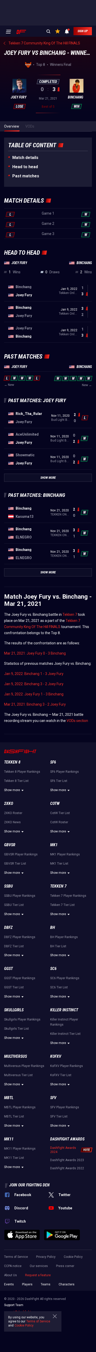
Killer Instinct (64, 1009)
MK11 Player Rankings (20, 1148)
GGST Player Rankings (19, 978)
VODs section (77, 721)
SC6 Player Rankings (64, 978)
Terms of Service (16, 1257)
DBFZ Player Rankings (19, 937)
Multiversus (15, 1056)
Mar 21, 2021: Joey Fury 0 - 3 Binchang (35, 653)
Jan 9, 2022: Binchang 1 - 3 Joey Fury (33, 674)
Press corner (65, 1266)
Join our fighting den (29, 1185)
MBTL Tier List (14, 1116)
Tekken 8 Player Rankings (22, 771)
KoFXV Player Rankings (66, 1066)
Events (9, 1284)
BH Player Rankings (64, 937)
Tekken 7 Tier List (62, 905)
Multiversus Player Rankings (24, 1066)
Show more (12, 790)
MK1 (54, 844)
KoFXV (55, 1056)
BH (52, 927)
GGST (8, 968)
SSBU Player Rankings (19, 896)
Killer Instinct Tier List (65, 1034)
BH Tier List (58, 946)
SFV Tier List (59, 1116)
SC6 (53, 968)
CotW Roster (59, 822)
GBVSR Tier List (15, 863)
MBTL (8, 1097)
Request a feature (38, 1275)
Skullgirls (14, 1009)
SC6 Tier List (59, 987)
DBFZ (8, 927)
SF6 (53, 762)
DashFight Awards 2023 (67, 1160)
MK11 (9, 1139)
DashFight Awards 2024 (63, 1150)
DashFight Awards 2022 (67, 1168)
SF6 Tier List (58, 781)
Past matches (25, 176)
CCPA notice (13, 1266)
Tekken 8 (12, 762)
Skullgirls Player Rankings (22, 1019)
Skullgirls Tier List (16, 1028)
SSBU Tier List (14, 905)
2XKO (8, 803)
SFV (53, 1097)
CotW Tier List (60, 813)
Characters (66, 1284)
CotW (55, 803)
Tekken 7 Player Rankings (68, 896)
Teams (45, 1284)
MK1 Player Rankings (65, 854)
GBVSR (9, 844)
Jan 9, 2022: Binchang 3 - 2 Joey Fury (33, 684)
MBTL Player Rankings (20, 1107)
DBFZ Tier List (14, 946)
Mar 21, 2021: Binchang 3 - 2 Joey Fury (35, 704)
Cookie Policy (73, 1257)
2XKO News (12, 822)
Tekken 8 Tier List (16, 781)
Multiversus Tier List (18, 1075)
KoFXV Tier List (60, 1075)
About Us (10, 1275)
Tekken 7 (69, 614)
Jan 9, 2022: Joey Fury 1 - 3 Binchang (33, 694)
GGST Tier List (14, 987)
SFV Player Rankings (64, 1107)
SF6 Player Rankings (64, 771)
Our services (39, 1266)
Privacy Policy (46, 1257)
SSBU (8, 886)
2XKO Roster (13, 813)
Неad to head (25, 166)
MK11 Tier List (14, 1158)
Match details (25, 157)
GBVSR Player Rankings (21, 854)
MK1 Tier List (59, 863)
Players (27, 1284)
